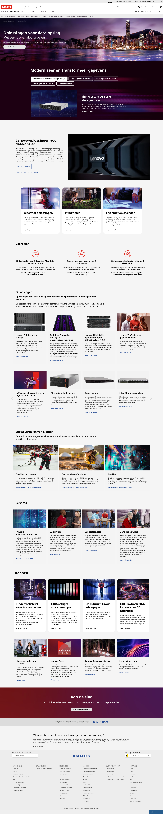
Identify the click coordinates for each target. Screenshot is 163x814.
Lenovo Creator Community (90, 768)
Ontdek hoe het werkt (24, 559)
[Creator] (162, 11)
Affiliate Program (87, 796)
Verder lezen (21, 680)
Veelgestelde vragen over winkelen (115, 779)
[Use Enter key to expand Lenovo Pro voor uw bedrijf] (132, 2)
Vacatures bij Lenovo (18, 785)
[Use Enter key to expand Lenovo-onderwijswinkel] (151, 2)
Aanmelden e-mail (87, 777)
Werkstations (63, 782)
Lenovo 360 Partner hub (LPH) (44, 768)
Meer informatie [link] (29, 230)
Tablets (61, 777)
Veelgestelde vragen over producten (116, 777)
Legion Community (88, 774)
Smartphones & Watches (136, 782)
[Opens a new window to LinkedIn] (106, 721)
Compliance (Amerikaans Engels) (21, 777)
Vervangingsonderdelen (66, 796)
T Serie (131, 768)
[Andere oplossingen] (88, 16)
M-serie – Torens (134, 785)
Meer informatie (22, 356)
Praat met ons (157, 812)
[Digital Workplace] (15, 16)
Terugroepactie (63, 793)
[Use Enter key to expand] (157, 7)
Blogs (84, 782)
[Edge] (29, 16)
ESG (14, 779)
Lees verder (54, 554)
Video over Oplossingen (28, 173)
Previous (12, 397)
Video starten (24, 166)
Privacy (66, 808)
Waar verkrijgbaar (87, 787)
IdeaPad (132, 777)
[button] (154, 1)
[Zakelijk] (139, 11)
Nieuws (15, 771)
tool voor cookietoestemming (76, 808)
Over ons (15, 768)
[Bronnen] (95, 16)
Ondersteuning (110, 771)
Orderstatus (110, 774)
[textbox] (138, 755)
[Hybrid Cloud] (24, 16)
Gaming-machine (64, 774)
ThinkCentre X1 (134, 790)
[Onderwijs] (148, 11)
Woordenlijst (86, 798)
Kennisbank (86, 801)
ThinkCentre (133, 787)
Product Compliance (88, 793)
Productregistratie (87, 790)
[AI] (3, 16)
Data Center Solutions (65, 785)
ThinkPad (132, 774)
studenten (62, 798)
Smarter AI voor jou (65, 771)
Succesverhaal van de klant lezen (28, 487)
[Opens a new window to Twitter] (97, 721)
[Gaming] (155, 11)
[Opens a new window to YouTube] (103, 721)
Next (149, 397)
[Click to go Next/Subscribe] (35, 755)
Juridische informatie (18, 782)
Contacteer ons (110, 768)
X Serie (131, 771)
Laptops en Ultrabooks (65, 768)
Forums (85, 779)
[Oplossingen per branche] (63, 16)
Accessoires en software (66, 787)
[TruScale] (47, 16)
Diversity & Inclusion (18, 790)
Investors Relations (18, 774)
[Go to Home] (6, 7)
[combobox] (70, 7)
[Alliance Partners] (75, 16)
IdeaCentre (132, 793)
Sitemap (97, 808)
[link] (161, 2)
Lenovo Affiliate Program (19, 787)
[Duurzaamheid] (40, 16)
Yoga (131, 779)
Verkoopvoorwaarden (89, 808)
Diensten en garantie (65, 790)
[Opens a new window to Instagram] (100, 721)
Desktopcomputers (65, 779)
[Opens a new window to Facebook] (94, 721)
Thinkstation (133, 798)
